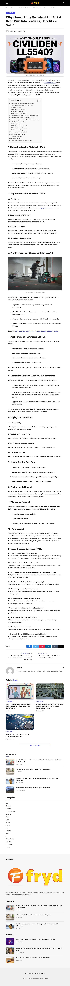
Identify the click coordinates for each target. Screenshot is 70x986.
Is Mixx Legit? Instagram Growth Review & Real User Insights (35, 939)
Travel (8, 847)
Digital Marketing (10, 811)
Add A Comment (35, 745)
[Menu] (7, 3)
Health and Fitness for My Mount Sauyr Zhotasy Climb (33, 787)
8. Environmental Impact (18, 134)
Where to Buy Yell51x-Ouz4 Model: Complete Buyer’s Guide (37, 331)
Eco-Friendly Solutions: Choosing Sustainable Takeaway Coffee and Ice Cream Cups (20, 657)
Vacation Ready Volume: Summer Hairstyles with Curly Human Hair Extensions (37, 779)
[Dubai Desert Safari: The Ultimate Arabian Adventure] (10, 960)
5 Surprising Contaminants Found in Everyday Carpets (33, 769)
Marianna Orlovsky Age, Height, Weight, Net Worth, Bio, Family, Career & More (39, 949)
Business (8, 806)
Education (9, 814)
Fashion (8, 817)
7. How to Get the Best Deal (18, 132)
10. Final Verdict (16, 138)
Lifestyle (8, 830)
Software (8, 841)
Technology (10, 12)
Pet (7, 836)
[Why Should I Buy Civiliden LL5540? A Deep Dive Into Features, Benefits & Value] (35, 54)
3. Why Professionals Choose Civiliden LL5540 (25, 115)
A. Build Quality (17, 107)
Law (7, 828)
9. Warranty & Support (17, 136)
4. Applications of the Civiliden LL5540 (22, 117)
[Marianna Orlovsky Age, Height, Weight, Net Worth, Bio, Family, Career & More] (10, 950)
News (7, 833)
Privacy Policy (40, 973)
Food (7, 819)
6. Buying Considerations (18, 122)
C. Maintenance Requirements (21, 128)
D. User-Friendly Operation (20, 113)
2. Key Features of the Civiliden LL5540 (22, 105)
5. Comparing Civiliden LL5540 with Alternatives (25, 120)
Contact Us (29, 973)
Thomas (13, 31)
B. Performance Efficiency (20, 109)
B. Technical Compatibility (20, 126)
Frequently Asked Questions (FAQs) (21, 141)
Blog (7, 803)
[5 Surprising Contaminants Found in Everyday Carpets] (10, 771)
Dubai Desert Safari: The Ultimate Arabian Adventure (33, 958)
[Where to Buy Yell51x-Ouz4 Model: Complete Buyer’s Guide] (20, 722)
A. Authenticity (17, 124)
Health (8, 825)
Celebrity (8, 808)
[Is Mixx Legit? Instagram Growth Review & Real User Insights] (10, 941)
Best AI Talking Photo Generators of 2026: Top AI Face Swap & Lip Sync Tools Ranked (18, 706)
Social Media (9, 839)
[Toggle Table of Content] (38, 100)
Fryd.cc (46, 978)
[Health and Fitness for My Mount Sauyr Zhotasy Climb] (10, 789)
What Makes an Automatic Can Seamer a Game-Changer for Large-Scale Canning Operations (49, 706)
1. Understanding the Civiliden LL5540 (22, 103)
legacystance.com (46, 208)
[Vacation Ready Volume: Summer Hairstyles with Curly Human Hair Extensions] (10, 780)
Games (8, 822)
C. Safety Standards (18, 111)
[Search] (63, 3)
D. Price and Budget (18, 130)
